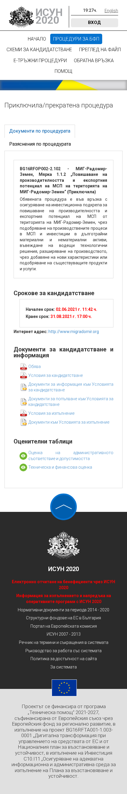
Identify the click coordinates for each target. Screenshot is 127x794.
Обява (34, 366)
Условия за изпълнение (51, 413)
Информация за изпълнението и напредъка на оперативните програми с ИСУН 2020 (63, 598)
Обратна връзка (94, 60)
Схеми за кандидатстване (39, 49)
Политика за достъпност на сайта (63, 658)
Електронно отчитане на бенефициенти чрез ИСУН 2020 (63, 584)
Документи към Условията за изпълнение (68, 422)
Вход (94, 22)
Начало (37, 39)
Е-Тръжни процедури (40, 60)
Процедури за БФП (76, 39)
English (111, 10)
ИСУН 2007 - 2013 (64, 634)
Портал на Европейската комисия (63, 626)
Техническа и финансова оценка (60, 467)
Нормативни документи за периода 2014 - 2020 (63, 609)
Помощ (63, 71)
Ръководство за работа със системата (63, 650)
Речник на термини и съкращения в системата (63, 642)
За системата (63, 667)
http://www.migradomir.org (73, 331)
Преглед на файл (100, 49)
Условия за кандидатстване (55, 375)
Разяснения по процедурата (40, 144)
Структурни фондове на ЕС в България (63, 617)
